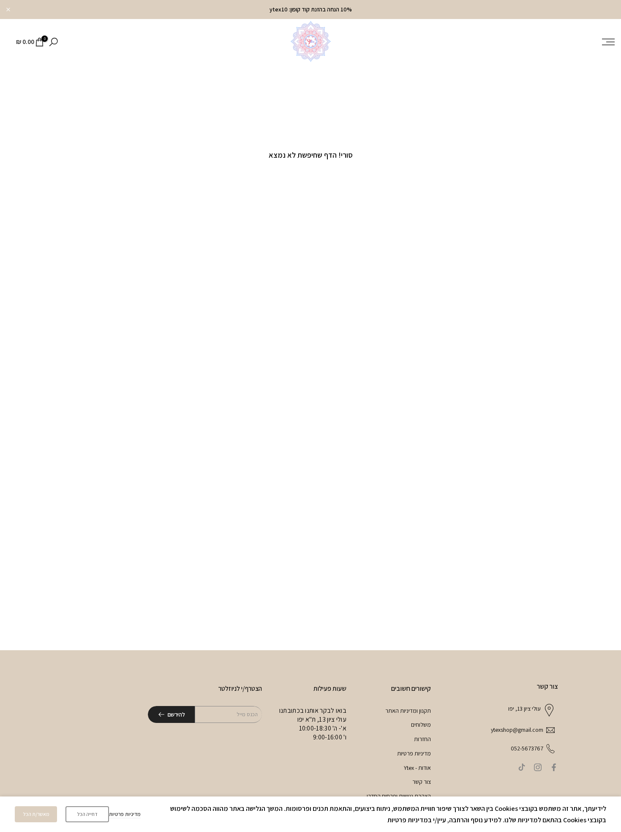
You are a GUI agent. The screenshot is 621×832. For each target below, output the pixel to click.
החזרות (422, 739)
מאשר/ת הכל (36, 814)
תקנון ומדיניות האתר (408, 710)
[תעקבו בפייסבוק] (554, 767)
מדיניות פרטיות (414, 753)
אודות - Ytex (417, 768)
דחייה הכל (87, 814)
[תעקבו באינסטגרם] (538, 767)
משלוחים (421, 724)
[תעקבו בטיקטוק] (522, 767)
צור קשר (421, 781)
